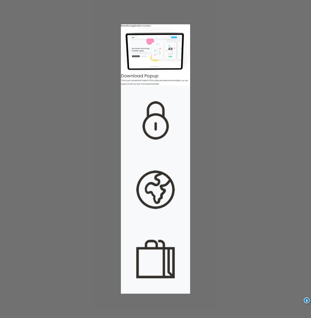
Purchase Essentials (150, 84)
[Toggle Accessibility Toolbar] (307, 300)
